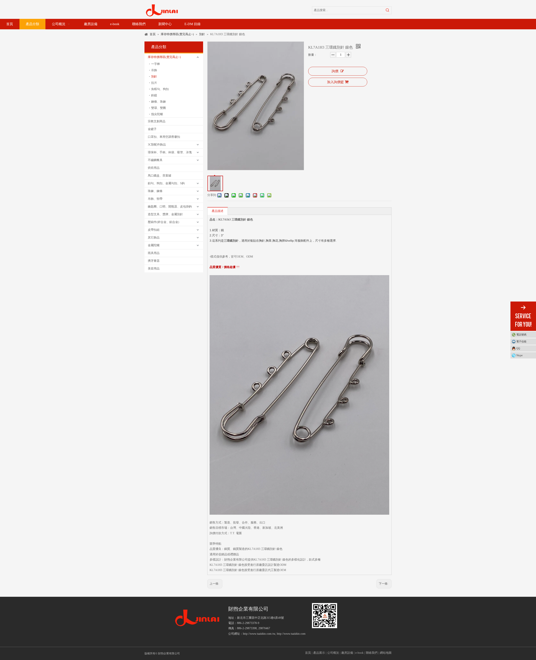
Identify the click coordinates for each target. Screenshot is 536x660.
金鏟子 (152, 129)
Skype (519, 355)
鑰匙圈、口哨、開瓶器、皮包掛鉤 (170, 206)
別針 (154, 76)
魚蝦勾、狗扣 (160, 89)
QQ (518, 348)
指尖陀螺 (157, 114)
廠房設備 (347, 652)
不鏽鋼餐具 (155, 160)
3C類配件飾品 (157, 144)
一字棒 (155, 64)
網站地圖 (386, 652)
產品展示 (319, 652)
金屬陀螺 (154, 245)
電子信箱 (521, 341)
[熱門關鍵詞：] (387, 10)
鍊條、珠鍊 (158, 101)
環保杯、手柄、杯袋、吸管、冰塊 (170, 152)
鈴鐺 (154, 95)
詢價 (335, 71)
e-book (359, 652)
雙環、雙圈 (158, 108)
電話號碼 (521, 334)
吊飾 (154, 70)
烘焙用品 (154, 167)
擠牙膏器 (154, 260)
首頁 (308, 652)
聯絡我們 (372, 652)
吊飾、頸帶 (155, 198)
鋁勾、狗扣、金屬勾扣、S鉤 (166, 183)
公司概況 (333, 652)
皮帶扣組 (154, 229)
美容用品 (154, 268)
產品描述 (217, 211)
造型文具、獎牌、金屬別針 (165, 214)
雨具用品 (154, 253)
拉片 (154, 82)
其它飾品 (154, 237)
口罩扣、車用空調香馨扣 (164, 136)
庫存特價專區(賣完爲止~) (164, 57)
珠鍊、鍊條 (155, 191)
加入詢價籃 (335, 82)
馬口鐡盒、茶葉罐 (159, 175)
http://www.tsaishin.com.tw (259, 633)
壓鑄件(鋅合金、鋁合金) (163, 222)
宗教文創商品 (156, 121)
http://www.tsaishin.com (291, 633)
